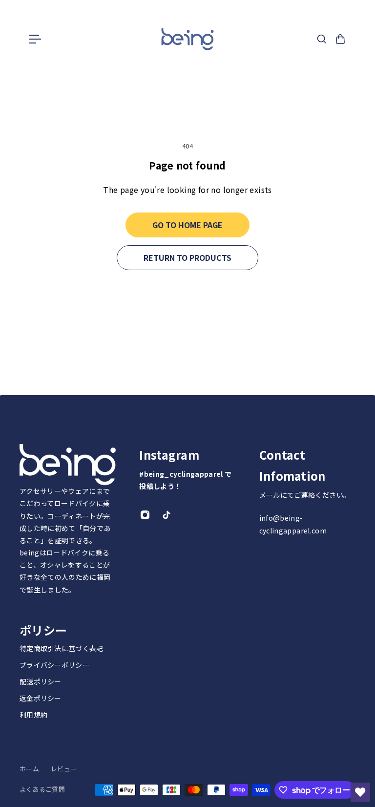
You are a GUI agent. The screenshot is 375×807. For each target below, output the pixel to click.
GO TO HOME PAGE (187, 225)
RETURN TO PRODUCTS (187, 257)
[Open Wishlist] (360, 792)
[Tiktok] (166, 515)
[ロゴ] (187, 39)
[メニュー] (35, 39)
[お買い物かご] (340, 39)
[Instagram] (145, 515)
